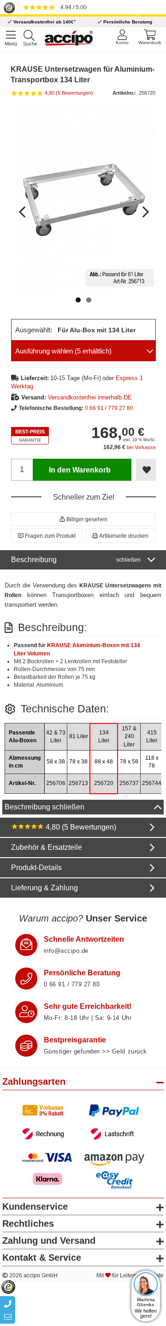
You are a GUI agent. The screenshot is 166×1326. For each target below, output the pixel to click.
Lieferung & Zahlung (44, 888)
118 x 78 (152, 762)
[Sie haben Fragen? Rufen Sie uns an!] (26, 978)
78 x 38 (78, 761)
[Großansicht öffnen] (83, 199)
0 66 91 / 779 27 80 (109, 408)
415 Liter (151, 736)
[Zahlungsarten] (83, 1122)
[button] (83, 518)
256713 (78, 783)
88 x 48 (104, 761)
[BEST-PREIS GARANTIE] (30, 435)
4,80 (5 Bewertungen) (80, 827)
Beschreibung (76, 559)
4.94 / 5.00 (72, 7)
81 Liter (78, 736)
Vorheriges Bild (22, 207)
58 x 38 (56, 761)
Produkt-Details (36, 867)
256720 (103, 783)
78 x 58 (129, 761)
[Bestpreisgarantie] (26, 1046)
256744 (151, 783)
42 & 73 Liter (55, 736)
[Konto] (122, 37)
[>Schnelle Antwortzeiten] (26, 945)
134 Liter (103, 736)
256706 (55, 783)
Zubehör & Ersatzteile (46, 847)
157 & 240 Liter (129, 736)
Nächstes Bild (144, 207)
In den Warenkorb (80, 470)
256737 (129, 783)
